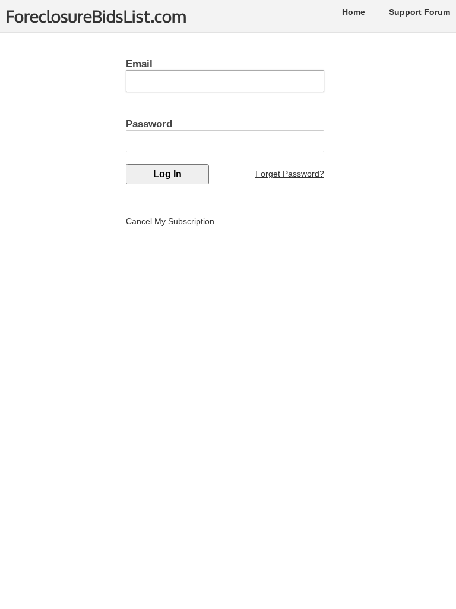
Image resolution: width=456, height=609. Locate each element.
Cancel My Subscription (170, 221)
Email (139, 64)
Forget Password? (289, 173)
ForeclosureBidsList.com (96, 16)
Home (353, 12)
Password (149, 124)
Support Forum (419, 12)
